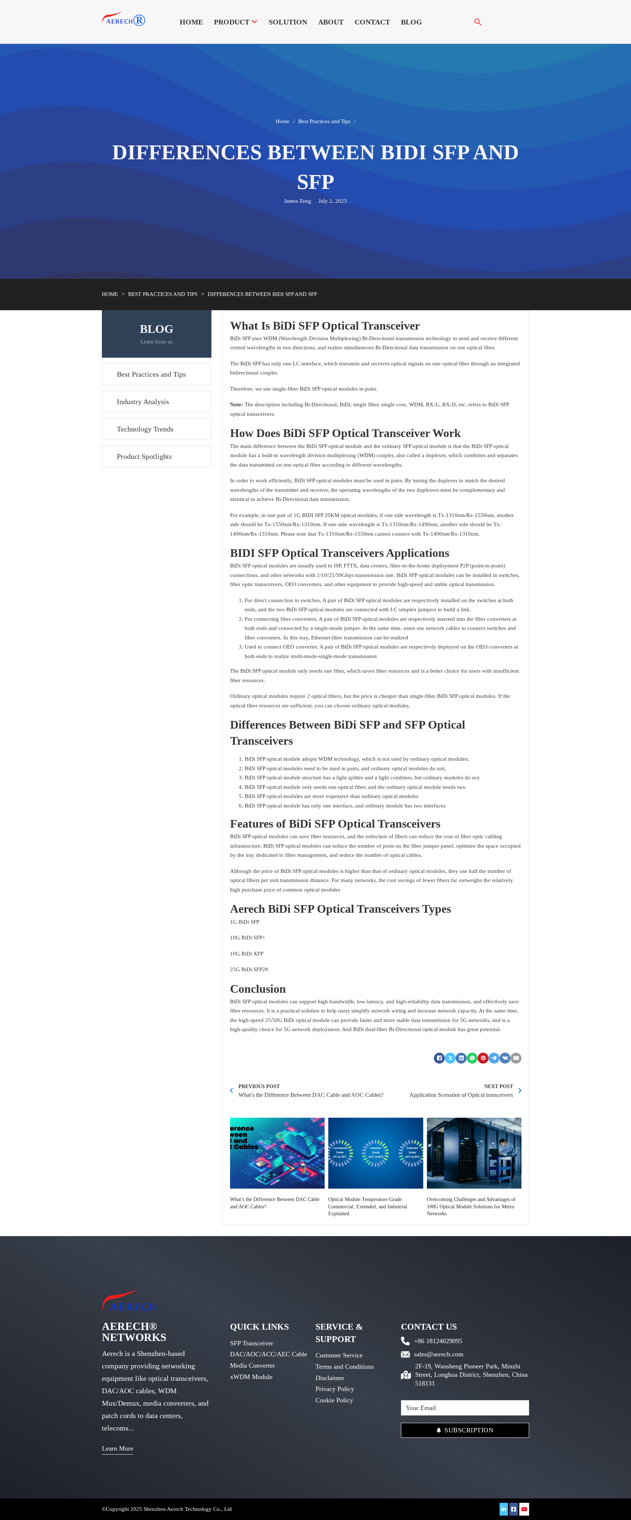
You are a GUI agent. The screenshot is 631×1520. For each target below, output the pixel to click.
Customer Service (339, 1355)
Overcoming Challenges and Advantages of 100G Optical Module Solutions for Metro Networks (471, 1206)
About (331, 22)
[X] (450, 1058)
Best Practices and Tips (324, 121)
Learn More (117, 1448)
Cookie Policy (334, 1400)
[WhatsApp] (472, 1058)
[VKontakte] (505, 1058)
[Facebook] (439, 1058)
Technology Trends (145, 429)
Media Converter (252, 1365)
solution (288, 22)
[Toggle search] (478, 22)
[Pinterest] (483, 1058)
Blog (411, 22)
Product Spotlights (144, 456)
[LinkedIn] (461, 1058)
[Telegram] (494, 1058)
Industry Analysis (143, 401)
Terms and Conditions (345, 1366)
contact (372, 22)
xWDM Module (251, 1376)
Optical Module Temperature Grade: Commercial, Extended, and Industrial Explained (367, 1206)
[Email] (515, 1058)
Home (191, 22)
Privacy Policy (335, 1388)
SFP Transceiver (251, 1343)
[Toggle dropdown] (254, 22)
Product (231, 22)
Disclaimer (330, 1378)
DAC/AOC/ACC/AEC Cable (268, 1354)
